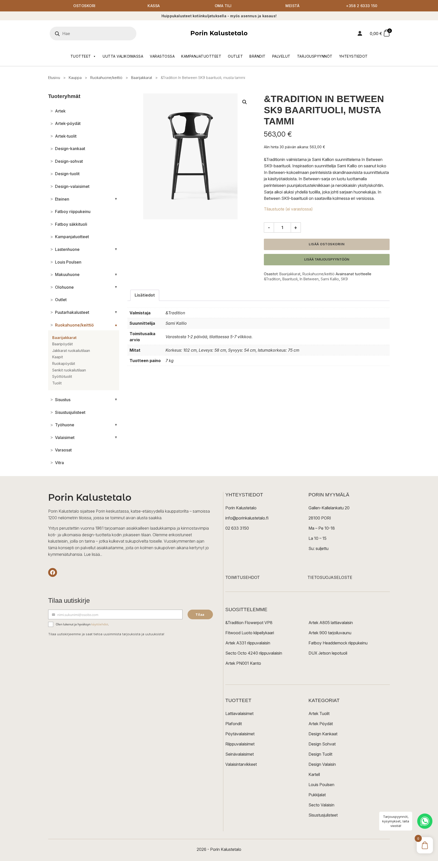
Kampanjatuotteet (201, 56)
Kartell (314, 774)
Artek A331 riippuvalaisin (247, 642)
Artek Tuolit (319, 713)
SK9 (344, 279)
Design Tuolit (320, 754)
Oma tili (223, 6)
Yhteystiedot (353, 56)
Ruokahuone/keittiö (106, 77)
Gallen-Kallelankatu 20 (329, 507)
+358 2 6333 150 (361, 6)
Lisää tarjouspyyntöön (326, 259)
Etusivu (54, 77)
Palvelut (281, 56)
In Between (309, 279)
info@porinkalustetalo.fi (246, 518)
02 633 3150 (237, 528)
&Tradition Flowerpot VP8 (248, 622)
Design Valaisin (322, 764)
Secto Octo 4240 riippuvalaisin (253, 653)
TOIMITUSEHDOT (242, 577)
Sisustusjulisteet (323, 815)
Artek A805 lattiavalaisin (330, 622)
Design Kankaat (322, 733)
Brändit (257, 56)
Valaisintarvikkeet (241, 764)
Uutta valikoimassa (123, 56)
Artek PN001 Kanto (243, 663)
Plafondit (233, 723)
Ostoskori (84, 6)
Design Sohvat (322, 743)
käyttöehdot (99, 624)
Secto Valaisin (321, 804)
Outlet (235, 56)
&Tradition (272, 279)
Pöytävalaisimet (239, 733)
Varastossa (162, 56)
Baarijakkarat (141, 77)
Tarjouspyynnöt (315, 56)
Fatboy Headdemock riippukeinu (338, 642)
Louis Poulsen (321, 784)
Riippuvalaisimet (239, 743)
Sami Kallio (330, 279)
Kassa (154, 6)
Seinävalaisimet (239, 754)
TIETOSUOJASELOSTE (329, 577)
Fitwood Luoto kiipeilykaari (249, 632)
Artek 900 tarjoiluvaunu (329, 632)
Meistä (292, 6)
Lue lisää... (93, 554)
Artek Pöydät (320, 723)
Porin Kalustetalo (219, 33)
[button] (244, 102)
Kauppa (75, 77)
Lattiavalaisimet (239, 713)
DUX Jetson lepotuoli (327, 653)
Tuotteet (80, 56)
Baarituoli (290, 279)
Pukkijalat (317, 794)
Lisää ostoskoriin (327, 244)
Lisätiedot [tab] (145, 295)
